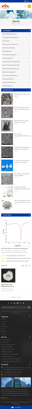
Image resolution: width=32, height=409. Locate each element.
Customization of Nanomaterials (10, 37)
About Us (4, 321)
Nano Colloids (5, 41)
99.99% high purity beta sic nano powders (22, 95)
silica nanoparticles (7, 351)
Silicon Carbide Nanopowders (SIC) (10, 65)
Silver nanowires (6, 339)
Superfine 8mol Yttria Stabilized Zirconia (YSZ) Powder (7, 285)
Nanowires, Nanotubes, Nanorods (10, 68)
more (15, 98)
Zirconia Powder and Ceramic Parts (11, 61)
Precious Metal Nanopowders (9, 54)
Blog (3, 329)
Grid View (26, 265)
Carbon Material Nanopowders (9, 75)
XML (3, 333)
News (3, 324)
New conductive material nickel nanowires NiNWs (21, 174)
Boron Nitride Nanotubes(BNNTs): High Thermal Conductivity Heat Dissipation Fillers (22, 135)
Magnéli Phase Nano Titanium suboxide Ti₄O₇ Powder (21, 121)
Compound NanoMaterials (8, 82)
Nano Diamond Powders (8, 349)
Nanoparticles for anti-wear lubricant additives (17, 261)
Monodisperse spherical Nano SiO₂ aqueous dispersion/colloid (22, 108)
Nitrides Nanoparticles (7, 79)
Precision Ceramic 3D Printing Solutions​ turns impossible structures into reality (21, 161)
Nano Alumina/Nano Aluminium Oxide (11, 361)
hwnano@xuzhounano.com (14, 374)
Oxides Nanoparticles (7, 58)
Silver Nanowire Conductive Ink (10, 44)
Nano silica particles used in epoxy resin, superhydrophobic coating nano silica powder (22, 201)
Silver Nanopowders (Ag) (8, 47)
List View (29, 265)
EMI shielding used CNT (8, 356)
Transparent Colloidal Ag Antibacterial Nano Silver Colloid (22, 188)
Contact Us (5, 326)
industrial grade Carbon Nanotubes (11, 358)
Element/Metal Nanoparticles (9, 34)
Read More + (4, 397)
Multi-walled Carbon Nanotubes (10, 354)
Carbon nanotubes (6, 51)
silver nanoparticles (7, 347)
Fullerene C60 (5, 342)
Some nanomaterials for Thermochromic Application (14, 248)
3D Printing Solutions (7, 85)
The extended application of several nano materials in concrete (18, 258)
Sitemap (4, 331)
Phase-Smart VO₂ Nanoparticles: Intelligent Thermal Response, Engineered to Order (22, 148)
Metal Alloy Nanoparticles (8, 72)
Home (14, 23)
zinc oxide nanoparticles (8, 344)
